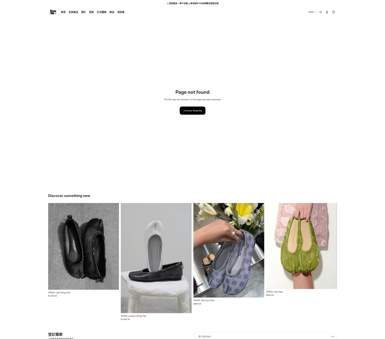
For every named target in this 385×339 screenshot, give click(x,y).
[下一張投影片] (114, 246)
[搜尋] (320, 12)
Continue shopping (192, 110)
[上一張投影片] (52, 246)
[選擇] (114, 285)
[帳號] (327, 12)
